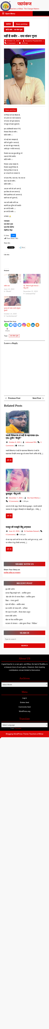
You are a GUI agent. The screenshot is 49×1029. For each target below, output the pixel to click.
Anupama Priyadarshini (33, 41)
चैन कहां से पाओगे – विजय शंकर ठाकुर (17, 612)
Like (13, 235)
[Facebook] (15, 325)
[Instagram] (24, 325)
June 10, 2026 (14, 531)
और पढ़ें (10, 461)
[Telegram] (11, 325)
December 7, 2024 (16, 498)
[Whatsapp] (6, 325)
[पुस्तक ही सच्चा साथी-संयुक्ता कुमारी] (12, 301)
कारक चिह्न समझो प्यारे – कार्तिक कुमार (18, 593)
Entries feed (24, 702)
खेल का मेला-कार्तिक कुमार (14, 620)
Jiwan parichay (21, 24)
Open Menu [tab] (10, 13)
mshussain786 (31, 442)
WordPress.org (24, 711)
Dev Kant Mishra (33, 498)
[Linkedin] (33, 325)
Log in (24, 698)
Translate (18, 728)
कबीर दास (7, 286)
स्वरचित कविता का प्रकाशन (12, 573)
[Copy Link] (28, 325)
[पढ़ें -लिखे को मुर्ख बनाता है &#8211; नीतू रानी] (31, 279)
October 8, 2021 (15, 442)
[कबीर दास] (12, 279)
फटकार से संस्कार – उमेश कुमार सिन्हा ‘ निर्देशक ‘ (21, 623)
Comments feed (25, 707)
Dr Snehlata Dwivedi (31, 531)
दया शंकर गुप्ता (14, 336)
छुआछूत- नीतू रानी (13, 493)
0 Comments (14, 501)
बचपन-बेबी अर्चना (11, 616)
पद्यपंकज (24, 3)
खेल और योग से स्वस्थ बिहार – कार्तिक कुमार (20, 597)
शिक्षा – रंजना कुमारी (12, 600)
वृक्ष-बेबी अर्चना (10, 589)
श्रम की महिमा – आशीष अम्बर (15, 604)
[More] (37, 325)
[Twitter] (20, 325)
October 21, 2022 (13, 41)
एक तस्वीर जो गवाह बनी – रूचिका (16, 608)
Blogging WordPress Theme (17, 734)
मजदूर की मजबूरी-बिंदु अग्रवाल (18, 527)
